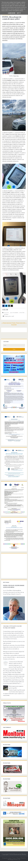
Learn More (11, 13)
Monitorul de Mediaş (19, 854)
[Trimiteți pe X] (6, 309)
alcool (6, 312)
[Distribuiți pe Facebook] (7, 309)
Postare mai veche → (21, 323)
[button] (3, 306)
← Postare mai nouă (6, 323)
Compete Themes (12, 858)
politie (22, 312)
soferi (6, 314)
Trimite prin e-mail (9, 316)
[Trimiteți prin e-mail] (3, 309)
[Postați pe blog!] (4, 309)
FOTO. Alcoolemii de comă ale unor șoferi (11, 18)
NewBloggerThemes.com (14, 859)
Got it (19, 13)
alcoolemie (14, 312)
